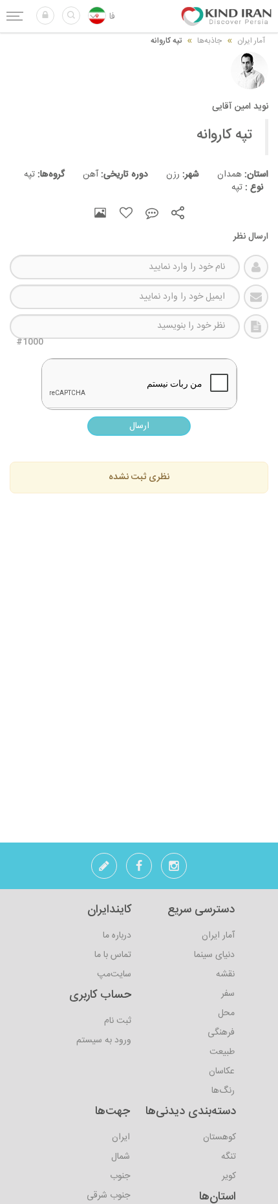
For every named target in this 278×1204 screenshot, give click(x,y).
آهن (106, 174)
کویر (229, 1176)
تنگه (228, 1157)
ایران (121, 1137)
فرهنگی (221, 1032)
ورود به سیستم (103, 1040)
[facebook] (139, 869)
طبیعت (222, 1052)
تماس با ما (112, 955)
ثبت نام (117, 1021)
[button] (45, 15)
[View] (100, 213)
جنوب (120, 1176)
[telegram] (104, 869)
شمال (120, 1157)
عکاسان (222, 1071)
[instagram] (174, 869)
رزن (173, 174)
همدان (233, 174)
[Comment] (151, 213)
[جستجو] (71, 15)
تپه (239, 187)
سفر (228, 994)
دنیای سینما (214, 955)
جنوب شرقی (108, 1195)
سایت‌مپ (114, 974)
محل (226, 1013)
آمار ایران (218, 935)
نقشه (225, 974)
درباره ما (117, 935)
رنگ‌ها (223, 1091)
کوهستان (219, 1137)
